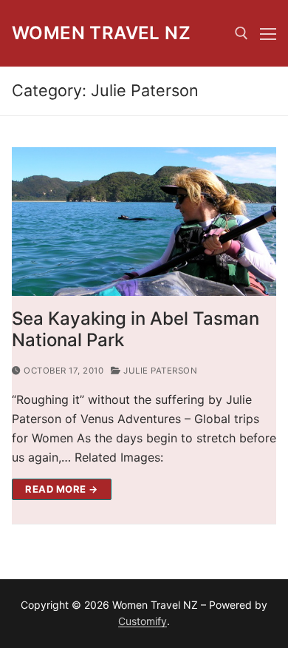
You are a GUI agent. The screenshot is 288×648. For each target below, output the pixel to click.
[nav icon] (268, 33)
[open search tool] (241, 33)
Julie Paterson (159, 370)
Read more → (61, 489)
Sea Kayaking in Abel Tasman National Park (135, 329)
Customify (142, 621)
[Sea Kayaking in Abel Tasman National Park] (144, 221)
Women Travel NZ (101, 33)
